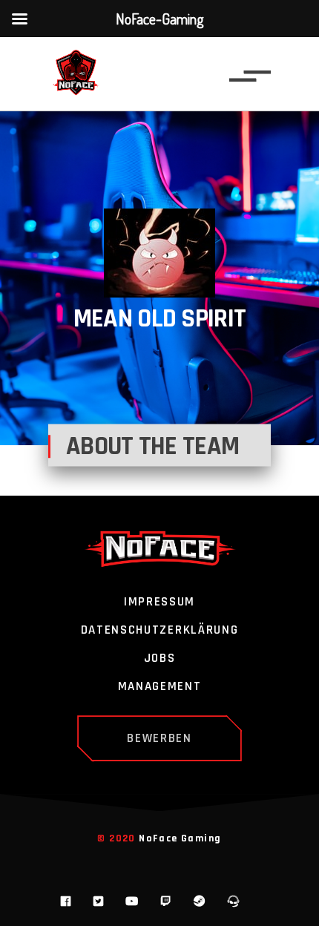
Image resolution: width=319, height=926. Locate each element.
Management (160, 687)
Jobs (160, 659)
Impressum (159, 602)
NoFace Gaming (180, 838)
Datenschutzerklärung (160, 630)
